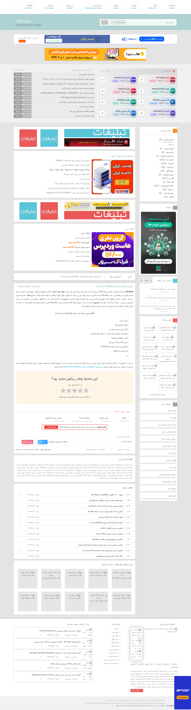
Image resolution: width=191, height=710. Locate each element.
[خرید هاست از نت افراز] (97, 146)
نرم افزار (171, 189)
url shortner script (119, 467)
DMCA (139, 700)
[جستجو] (104, 22)
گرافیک (171, 197)
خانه (130, 276)
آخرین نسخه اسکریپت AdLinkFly (71, 467)
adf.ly (18, 465)
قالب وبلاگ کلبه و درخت (98, 601)
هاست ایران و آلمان (82, 238)
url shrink (129, 467)
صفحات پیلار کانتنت (87, 106)
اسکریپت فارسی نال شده (111, 470)
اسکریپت (57, 467)
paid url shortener (94, 467)
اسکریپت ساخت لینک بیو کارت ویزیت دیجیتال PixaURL (105, 511)
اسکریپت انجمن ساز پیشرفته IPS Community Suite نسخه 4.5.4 (102, 550)
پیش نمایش (103, 418)
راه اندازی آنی (85, 179)
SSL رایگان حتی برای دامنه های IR (77, 174)
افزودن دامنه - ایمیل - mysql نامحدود (76, 165)
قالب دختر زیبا (74, 598)
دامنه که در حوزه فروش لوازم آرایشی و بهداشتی (76, 102)
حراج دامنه (172, 488)
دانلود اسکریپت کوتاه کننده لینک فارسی (120, 475)
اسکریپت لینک (67, 470)
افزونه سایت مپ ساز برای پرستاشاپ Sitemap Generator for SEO (56, 675)
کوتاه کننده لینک (24, 286)
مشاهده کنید (136, 690)
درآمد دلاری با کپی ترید (167, 424)
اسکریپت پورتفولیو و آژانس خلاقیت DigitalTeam (107, 539)
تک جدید (172, 467)
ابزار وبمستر (170, 152)
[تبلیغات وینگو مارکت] (158, 273)
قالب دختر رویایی (28, 575)
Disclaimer (161, 700)
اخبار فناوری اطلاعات (167, 156)
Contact (133, 700)
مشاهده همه (105, 71)
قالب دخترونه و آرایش (98, 575)
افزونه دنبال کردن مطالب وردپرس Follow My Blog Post (60, 631)
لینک (44, 475)
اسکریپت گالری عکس (114, 473)
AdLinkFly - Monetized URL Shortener (42, 465)
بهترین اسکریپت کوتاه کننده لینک (95, 473)
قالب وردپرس (171, 460)
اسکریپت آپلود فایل (33, 467)
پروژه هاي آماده (169, 193)
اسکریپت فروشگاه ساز (80, 470)
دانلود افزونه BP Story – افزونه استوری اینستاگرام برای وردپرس (57, 642)
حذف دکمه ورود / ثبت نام (84, 116)
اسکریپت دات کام (127, 470)
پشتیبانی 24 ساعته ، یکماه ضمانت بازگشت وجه (72, 183)
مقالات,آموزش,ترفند (167, 186)
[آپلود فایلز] (143, 43)
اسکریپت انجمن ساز (86, 74)
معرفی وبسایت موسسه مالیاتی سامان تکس (78, 88)
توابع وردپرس (114, 649)
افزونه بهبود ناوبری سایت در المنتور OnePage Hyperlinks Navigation (55, 653)
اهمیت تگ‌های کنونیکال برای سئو (81, 111)
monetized (128, 465)
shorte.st (110, 467)
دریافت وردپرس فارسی (110, 663)
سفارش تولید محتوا (168, 439)
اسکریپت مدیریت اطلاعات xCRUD (111, 528)
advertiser (59, 465)
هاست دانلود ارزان (169, 481)
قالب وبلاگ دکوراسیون (122, 598)
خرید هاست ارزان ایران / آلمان (122, 156)
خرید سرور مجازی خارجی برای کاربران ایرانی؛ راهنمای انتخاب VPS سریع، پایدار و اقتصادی (158, 307)
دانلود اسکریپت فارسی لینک (26, 473)
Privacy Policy (147, 700)
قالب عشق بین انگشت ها (121, 578)
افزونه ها (171, 163)
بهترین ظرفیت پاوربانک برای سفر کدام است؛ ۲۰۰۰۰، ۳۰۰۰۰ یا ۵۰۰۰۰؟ (68, 79)
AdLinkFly (24, 465)
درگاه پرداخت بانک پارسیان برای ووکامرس (109, 556)
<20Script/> (23, 21)
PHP (170, 145)
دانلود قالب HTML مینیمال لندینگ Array (66, 664)
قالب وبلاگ (170, 182)
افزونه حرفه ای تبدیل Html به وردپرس (110, 517)
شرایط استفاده (113, 656)
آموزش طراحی (169, 139)
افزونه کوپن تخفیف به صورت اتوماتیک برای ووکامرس (106, 500)
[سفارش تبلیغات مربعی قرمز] (28, 146)
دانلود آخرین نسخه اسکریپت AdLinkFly (60, 473)
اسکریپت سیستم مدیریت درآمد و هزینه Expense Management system (101, 545)
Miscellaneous (119, 465)
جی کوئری (170, 167)
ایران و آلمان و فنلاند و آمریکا (79, 251)
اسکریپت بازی (21, 467)
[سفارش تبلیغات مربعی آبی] (49, 146)
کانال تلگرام (42, 441)
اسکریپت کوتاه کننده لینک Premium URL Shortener (81, 367)
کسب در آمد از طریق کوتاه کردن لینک (116, 478)
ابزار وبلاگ (114, 639)
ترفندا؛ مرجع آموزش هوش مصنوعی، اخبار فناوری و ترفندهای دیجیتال (68, 83)
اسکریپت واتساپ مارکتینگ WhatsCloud (163, 289)
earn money (86, 465)
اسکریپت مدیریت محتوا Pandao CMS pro (109, 534)
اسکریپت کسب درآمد (30, 470)
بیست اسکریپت (79, 473)
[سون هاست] (77, 43)
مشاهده (22, 41)
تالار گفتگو (115, 642)
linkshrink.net (95, 465)
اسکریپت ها (115, 276)
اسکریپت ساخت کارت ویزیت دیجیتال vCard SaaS (160, 297)
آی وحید (149, 705)
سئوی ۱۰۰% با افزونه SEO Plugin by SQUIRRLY (107, 495)
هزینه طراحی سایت (169, 432)
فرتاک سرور (129, 229)
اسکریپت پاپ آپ (56, 470)
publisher (104, 467)
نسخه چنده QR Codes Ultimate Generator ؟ (77, 97)
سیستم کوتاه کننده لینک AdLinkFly (58, 475)
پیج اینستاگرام (27, 441)
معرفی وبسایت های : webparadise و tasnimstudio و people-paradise (67, 93)
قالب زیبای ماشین (74, 575)
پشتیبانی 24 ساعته (83, 256)
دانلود (124, 418)
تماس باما (115, 636)
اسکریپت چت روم (44, 470)
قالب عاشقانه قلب (27, 598)
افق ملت (172, 417)
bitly (72, 465)
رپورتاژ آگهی (170, 171)
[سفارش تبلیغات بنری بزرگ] (97, 137)
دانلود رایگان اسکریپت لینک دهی (80, 475)
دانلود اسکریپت (41, 473)
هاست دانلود (120, 705)
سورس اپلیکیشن (168, 174)
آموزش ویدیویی (169, 148)
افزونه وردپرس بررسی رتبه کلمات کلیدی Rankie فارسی (105, 506)
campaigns (78, 465)
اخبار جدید (172, 453)
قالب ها (171, 178)
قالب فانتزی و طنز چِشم (51, 578)
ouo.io (85, 467)
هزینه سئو (172, 410)
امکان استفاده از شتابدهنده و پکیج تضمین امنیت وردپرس (69, 188)
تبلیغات (116, 629)
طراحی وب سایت (159, 705)
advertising (66, 465)
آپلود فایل (172, 496)
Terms (155, 700)
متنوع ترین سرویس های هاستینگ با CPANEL (73, 160)
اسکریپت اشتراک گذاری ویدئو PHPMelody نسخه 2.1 (106, 522)
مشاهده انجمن (19, 69)
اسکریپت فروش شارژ (95, 470)
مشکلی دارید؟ (84, 418)
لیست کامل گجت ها (158, 394)
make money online (107, 465)
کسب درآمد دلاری (169, 446)
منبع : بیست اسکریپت (53, 418)
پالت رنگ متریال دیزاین (111, 660)
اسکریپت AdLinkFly (46, 467)
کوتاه (101, 478)
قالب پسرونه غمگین (51, 598)
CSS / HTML (167, 142)
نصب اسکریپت (113, 653)
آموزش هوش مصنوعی (167, 474)
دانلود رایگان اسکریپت (99, 475)
